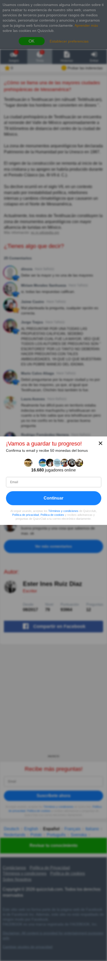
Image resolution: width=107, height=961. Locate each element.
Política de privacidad (25, 514)
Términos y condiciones (63, 510)
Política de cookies (52, 514)
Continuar (53, 498)
